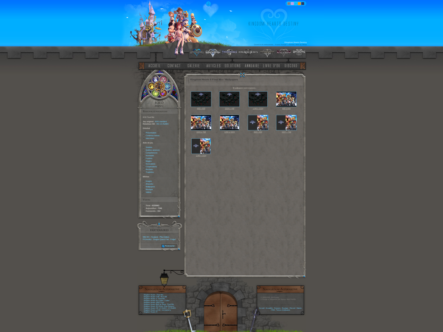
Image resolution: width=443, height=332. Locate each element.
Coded (167, 300)
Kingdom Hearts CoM (151, 297)
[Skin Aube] (292, 3)
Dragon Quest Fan (161, 239)
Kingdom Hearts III (150, 312)
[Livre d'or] (272, 65)
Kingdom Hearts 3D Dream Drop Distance (159, 306)
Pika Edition (164, 237)
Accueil (261, 308)
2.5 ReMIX (172, 308)
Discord (292, 308)
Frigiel (172, 239)
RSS (273, 310)
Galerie (299, 308)
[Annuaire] (250, 65)
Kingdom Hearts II (150, 299)
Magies (149, 161)
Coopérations (151, 167)
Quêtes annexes (153, 150)
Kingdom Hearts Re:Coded (153, 300)
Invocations (150, 164)
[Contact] (174, 65)
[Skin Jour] (295, 3)
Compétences (151, 153)
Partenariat (169, 246)
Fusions (149, 158)
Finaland (154, 237)
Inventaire (150, 156)
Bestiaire (149, 169)
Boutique (285, 308)
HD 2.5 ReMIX (162, 124)
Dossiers (277, 308)
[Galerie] (193, 65)
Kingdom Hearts (149, 295)
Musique (149, 189)
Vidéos (148, 192)
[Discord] (291, 65)
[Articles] (214, 65)
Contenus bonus (153, 135)
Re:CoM (164, 297)
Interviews (150, 138)
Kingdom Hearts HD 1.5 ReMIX (155, 308)
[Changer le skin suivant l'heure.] (288, 3)
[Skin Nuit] (302, 3)
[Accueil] (153, 65)
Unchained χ (166, 310)
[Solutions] (233, 65)
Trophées (150, 172)
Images (149, 181)
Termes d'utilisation (283, 310)
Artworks (149, 184)
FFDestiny (147, 239)
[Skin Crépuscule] (299, 3)
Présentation (151, 133)
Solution (149, 147)
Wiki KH (146, 237)
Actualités (269, 308)
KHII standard (161, 121)
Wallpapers (150, 187)
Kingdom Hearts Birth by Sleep (155, 304)
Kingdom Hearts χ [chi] (152, 310)
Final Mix (160, 295)
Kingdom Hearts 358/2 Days (154, 302)
